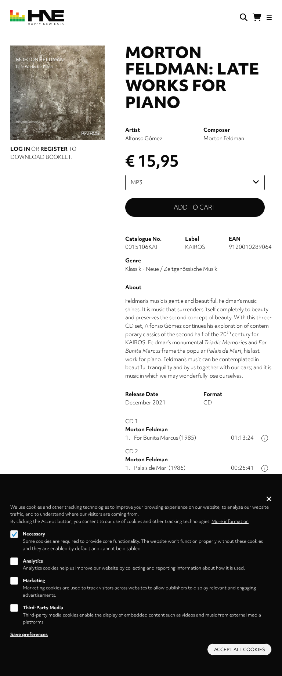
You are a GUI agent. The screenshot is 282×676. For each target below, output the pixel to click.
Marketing (34, 580)
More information (230, 521)
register (54, 149)
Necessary (34, 534)
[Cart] (257, 17)
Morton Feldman (223, 138)
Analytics (33, 561)
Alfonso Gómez (143, 138)
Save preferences (29, 634)
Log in (20, 149)
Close (269, 498)
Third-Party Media (43, 607)
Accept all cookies (239, 649)
